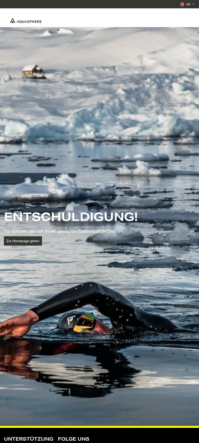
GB (188, 4)
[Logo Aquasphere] (25, 20)
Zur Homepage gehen (22, 241)
